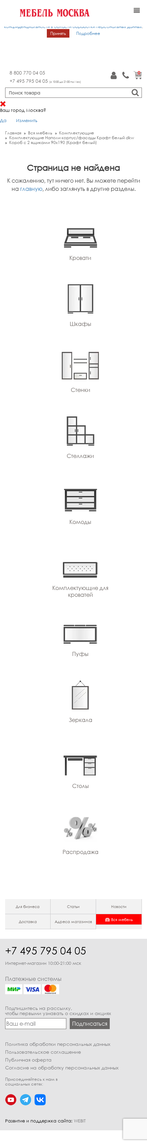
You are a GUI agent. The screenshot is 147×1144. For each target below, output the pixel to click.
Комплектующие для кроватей (80, 591)
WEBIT (80, 1120)
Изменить (26, 120)
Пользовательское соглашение (43, 1052)
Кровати (80, 257)
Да (3, 120)
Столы (80, 786)
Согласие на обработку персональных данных (62, 1067)
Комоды (80, 521)
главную (31, 188)
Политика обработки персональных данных (57, 1044)
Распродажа (80, 852)
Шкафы (80, 323)
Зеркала (80, 719)
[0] (137, 77)
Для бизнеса (28, 906)
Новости (118, 906)
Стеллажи (80, 455)
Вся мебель (122, 919)
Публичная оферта (28, 1060)
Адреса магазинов (73, 921)
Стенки (80, 389)
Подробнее (88, 33)
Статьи (73, 906)
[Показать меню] (137, 10)
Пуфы (80, 653)
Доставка (28, 921)
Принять (58, 33)
